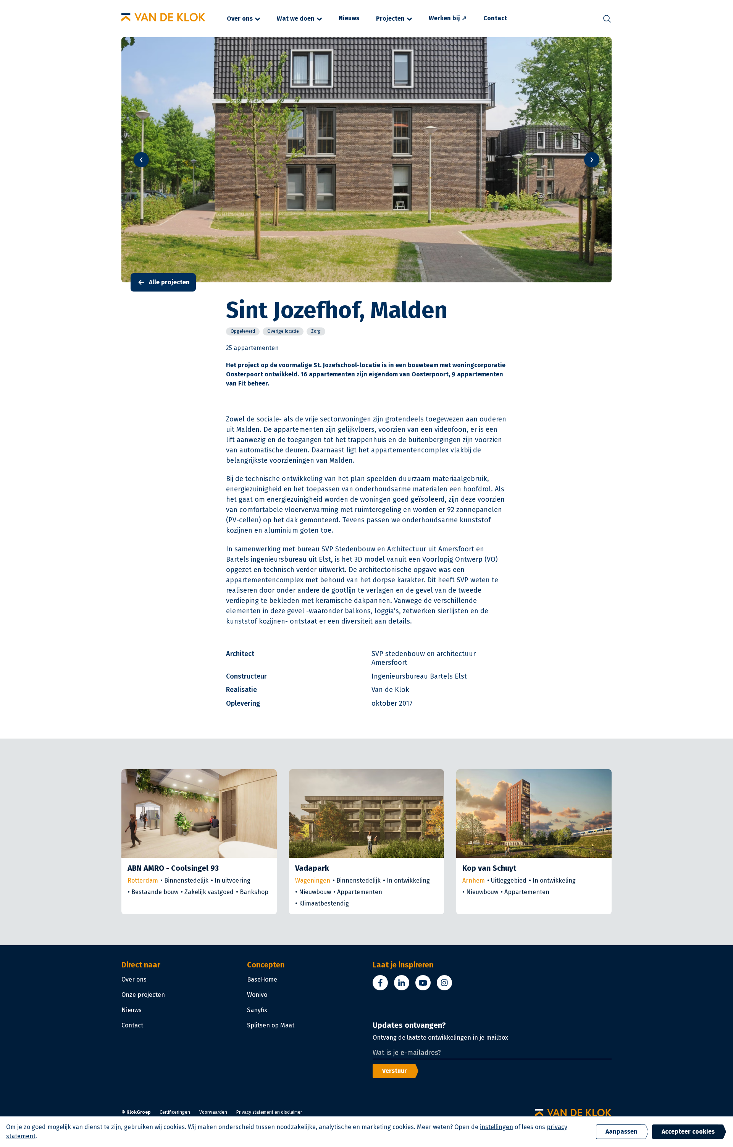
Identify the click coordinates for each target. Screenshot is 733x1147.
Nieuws (349, 18)
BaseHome (262, 979)
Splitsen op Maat (270, 1025)
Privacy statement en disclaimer (269, 1112)
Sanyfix (257, 1010)
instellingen (496, 1127)
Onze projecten (143, 994)
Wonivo (257, 994)
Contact (495, 18)
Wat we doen (296, 18)
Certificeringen (175, 1112)
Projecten (390, 18)
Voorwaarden (213, 1112)
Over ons (240, 18)
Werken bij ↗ (448, 18)
